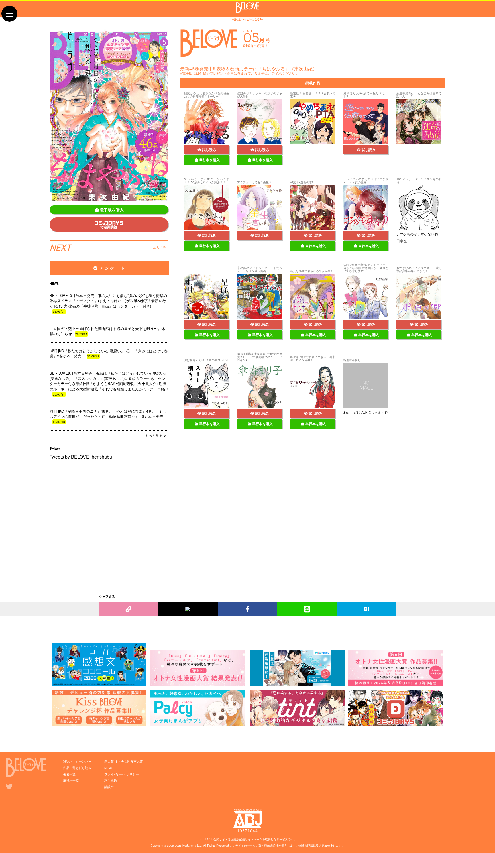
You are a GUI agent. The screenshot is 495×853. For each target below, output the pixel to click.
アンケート (113, 268)
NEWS (108, 767)
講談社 (109, 786)
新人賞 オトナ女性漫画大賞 (123, 761)
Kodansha (189, 845)
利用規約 (110, 780)
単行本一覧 (71, 780)
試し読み (209, 149)
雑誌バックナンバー (77, 761)
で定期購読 (108, 226)
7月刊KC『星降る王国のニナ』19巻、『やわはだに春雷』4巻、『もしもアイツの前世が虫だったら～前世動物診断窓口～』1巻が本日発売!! (108, 416)
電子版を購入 (112, 210)
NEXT (108, 248)
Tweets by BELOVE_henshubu (81, 456)
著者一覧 (69, 774)
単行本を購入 (209, 159)
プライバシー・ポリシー (121, 774)
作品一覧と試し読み (77, 767)
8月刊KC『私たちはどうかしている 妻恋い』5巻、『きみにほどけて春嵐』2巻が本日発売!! (109, 353)
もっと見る (153, 435)
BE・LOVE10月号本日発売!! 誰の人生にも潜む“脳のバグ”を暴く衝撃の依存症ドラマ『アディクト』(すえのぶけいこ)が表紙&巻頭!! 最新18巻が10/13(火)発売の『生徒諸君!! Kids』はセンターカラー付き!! (108, 303)
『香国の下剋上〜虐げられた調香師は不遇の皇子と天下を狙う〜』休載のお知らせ (107, 331)
